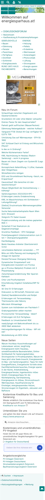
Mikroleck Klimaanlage (12, 304)
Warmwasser (29, 52)
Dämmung (7, 46)
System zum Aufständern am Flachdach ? (20, 307)
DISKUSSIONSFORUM (15, 31)
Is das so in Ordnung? (11, 149)
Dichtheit (7, 58)
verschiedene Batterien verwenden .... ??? (20, 250)
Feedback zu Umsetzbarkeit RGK (16, 320)
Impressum (19, 475)
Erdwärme (28, 49)
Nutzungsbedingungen (12, 484)
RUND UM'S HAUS (10, 66)
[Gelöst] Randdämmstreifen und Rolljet (19, 295)
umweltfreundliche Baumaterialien (17, 351)
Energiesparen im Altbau (13, 380)
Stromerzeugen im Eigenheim (15, 388)
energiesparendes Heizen (23, 385)
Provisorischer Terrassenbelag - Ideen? (19, 314)
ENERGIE (27, 40)
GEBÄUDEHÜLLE (9, 40)
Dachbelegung (8, 241)
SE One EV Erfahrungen (12, 289)
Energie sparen (30, 66)
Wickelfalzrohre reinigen (13, 173)
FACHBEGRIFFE (8, 69)
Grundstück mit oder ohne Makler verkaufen (22, 119)
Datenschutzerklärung (12, 480)
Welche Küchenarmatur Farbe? (15, 152)
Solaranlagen (30, 55)
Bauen (5, 43)
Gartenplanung (23, 377)
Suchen (7, 475)
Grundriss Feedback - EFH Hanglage (18, 232)
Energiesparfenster (10, 372)
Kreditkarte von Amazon (14, 405)
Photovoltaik (29, 58)
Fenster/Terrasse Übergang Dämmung (19, 259)
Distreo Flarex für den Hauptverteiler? (19, 122)
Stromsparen (29, 63)
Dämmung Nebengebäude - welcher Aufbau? (22, 128)
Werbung (29, 484)
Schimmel (7, 60)
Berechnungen (30, 69)
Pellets (27, 46)
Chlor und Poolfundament (13, 280)
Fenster (6, 49)
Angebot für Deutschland (17, 441)
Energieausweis (10, 63)
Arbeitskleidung (21, 370)
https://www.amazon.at (13, 416)
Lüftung (27, 60)
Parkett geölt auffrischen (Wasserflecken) (20, 125)
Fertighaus (7, 55)
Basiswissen (8, 35)
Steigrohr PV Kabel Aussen (14, 217)
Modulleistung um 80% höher (15, 335)
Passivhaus (8, 52)
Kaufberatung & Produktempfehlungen (20, 37)
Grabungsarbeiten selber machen (17, 310)
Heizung (27, 43)
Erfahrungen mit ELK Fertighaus (16, 317)
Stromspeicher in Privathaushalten (17, 356)
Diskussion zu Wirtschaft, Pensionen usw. (20, 292)
